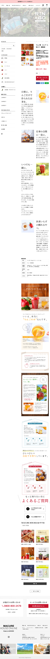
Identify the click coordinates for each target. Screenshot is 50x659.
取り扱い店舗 (4, 125)
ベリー (6, 70)
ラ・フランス (7, 66)
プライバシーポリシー (30, 627)
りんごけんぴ (9, 48)
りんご (5, 62)
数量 (37, 73)
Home (27, 41)
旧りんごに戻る (36, 591)
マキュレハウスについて (6, 113)
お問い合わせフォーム (39, 606)
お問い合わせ (45, 625)
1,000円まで (3, 97)
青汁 (2, 50)
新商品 (6, 58)
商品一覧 (35, 583)
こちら (46, 613)
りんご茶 (3, 48)
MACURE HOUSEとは (31, 625)
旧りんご (31, 41)
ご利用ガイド (4, 121)
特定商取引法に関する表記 (39, 627)
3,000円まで (3, 101)
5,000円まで (3, 105)
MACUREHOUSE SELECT (10, 82)
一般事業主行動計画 (25, 629)
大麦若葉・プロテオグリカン (10, 89)
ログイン (23, 627)
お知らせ (3, 117)
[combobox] (8, 46)
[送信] (13, 45)
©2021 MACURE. (22, 657)
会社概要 (3, 129)
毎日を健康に (7, 78)
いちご (6, 74)
